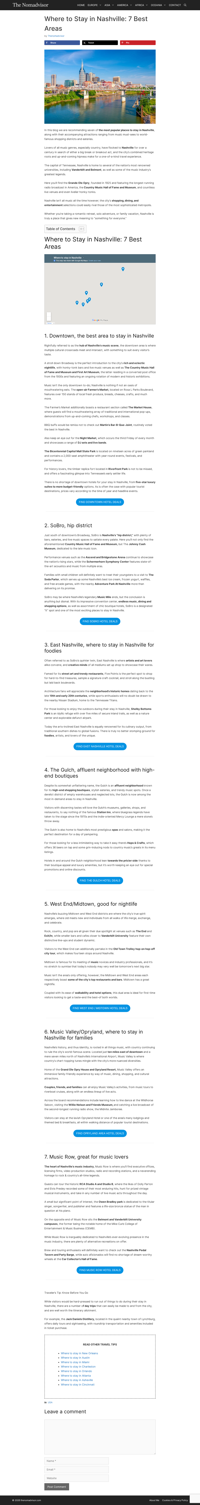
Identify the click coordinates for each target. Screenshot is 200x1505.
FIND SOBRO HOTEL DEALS (100, 621)
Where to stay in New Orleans (79, 1353)
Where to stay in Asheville (77, 1380)
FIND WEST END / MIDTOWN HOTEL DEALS (100, 1008)
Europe (93, 5)
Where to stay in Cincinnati (77, 1384)
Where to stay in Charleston (78, 1366)
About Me (154, 1500)
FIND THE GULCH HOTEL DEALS (100, 880)
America (122, 5)
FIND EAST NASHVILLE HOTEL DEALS (100, 746)
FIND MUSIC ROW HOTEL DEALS (100, 1270)
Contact (175, 5)
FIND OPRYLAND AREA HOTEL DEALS (100, 1133)
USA (50, 1402)
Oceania (156, 5)
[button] (185, 5)
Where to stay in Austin (75, 1357)
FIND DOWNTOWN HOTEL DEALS (100, 502)
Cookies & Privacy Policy (175, 1500)
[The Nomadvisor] (30, 5)
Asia (107, 5)
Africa (139, 5)
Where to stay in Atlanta (76, 1375)
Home (81, 5)
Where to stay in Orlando (76, 1371)
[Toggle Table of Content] (80, 228)
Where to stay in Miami (75, 1362)
